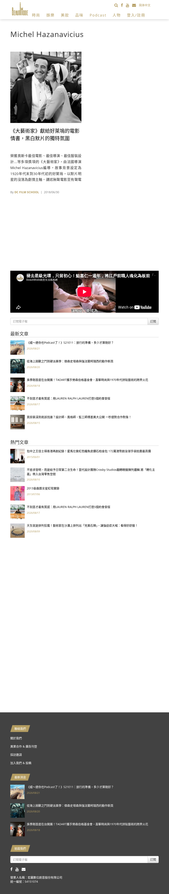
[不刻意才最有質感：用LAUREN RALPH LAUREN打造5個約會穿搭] (17, 403)
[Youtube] (129, 5)
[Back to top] (155, 880)
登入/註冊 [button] (136, 15)
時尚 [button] (36, 15)
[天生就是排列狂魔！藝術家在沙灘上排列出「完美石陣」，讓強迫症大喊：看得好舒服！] (17, 530)
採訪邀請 (16, 755)
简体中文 (144, 5)
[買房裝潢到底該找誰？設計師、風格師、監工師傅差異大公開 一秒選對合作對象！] (17, 422)
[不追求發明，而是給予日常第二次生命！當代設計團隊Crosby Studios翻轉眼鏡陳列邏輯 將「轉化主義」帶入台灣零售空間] (17, 474)
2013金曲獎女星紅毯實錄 (43, 488)
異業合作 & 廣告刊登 (23, 746)
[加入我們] (135, 5)
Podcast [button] (98, 15)
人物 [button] (117, 15)
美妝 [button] (65, 15)
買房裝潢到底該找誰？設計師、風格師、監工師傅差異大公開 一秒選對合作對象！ (79, 417)
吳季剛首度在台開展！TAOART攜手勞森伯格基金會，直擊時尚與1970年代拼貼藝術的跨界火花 (87, 380)
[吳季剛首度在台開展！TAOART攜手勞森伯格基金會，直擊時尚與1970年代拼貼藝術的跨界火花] (17, 384)
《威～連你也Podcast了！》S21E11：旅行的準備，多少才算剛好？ (70, 342)
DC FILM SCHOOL (26, 192)
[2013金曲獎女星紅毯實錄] (17, 493)
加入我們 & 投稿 (20, 763)
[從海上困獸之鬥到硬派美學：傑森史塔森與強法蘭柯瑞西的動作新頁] (17, 366)
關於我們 (16, 738)
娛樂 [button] (50, 15)
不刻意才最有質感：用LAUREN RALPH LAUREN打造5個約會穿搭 (68, 398)
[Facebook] (123, 5)
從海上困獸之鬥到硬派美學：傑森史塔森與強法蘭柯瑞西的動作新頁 (70, 361)
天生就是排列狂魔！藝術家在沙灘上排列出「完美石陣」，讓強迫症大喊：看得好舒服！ (82, 525)
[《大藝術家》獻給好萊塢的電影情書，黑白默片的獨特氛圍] (45, 87)
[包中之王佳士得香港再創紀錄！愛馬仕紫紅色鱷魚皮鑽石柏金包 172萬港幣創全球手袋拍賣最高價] (17, 456)
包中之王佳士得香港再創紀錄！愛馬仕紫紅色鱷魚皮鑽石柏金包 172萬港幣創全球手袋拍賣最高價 (89, 451)
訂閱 (153, 321)
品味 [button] (79, 15)
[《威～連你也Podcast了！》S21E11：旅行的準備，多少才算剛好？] (17, 347)
